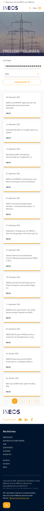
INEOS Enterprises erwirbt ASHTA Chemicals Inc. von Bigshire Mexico (19, 360)
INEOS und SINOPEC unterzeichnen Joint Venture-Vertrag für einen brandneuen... (21, 180)
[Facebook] (31, 419)
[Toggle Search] (30, 8)
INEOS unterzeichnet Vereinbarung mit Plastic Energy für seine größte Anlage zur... (20, 285)
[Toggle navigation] (36, 8)
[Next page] (36, 401)
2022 (7, 74)
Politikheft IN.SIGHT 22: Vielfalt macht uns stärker (22, 131)
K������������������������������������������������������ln (23, 66)
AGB (4, 444)
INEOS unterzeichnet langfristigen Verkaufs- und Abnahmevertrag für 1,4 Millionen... (20, 206)
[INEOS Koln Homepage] (10, 8)
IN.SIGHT (6, 464)
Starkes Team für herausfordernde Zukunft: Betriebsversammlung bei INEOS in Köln (22, 258)
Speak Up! (7, 454)
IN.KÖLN (6, 460)
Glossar (6, 451)
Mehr (8, 113)
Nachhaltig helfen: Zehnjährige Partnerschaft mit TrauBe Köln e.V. (19, 155)
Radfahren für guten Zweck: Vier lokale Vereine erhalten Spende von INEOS (20, 311)
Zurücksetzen (20, 82)
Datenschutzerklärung (13, 441)
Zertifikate (8, 447)
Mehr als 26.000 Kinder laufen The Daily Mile (20, 384)
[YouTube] (20, 419)
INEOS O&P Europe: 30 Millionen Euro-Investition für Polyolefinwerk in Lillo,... (20, 335)
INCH (5, 467)
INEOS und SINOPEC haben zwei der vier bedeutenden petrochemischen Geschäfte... (21, 105)
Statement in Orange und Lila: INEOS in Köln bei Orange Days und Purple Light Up (22, 232)
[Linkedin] (26, 419)
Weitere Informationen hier (19, 498)
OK (7, 505)
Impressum (7, 437)
